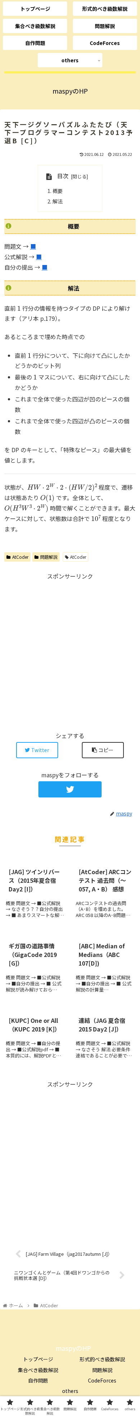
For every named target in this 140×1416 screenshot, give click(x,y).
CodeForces (102, 1380)
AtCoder (20, 557)
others (70, 1390)
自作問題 (38, 1380)
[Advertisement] (70, 651)
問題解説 (48, 557)
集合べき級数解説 (38, 1370)
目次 (63, 176)
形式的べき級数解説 (102, 1359)
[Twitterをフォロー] (70, 789)
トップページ (38, 1359)
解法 (57, 201)
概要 (57, 190)
